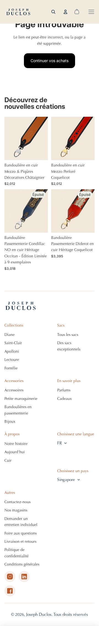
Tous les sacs (67, 334)
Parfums (63, 390)
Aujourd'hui (14, 452)
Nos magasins (15, 510)
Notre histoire (16, 443)
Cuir (8, 460)
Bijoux (9, 421)
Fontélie (11, 368)
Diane (9, 334)
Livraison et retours (20, 541)
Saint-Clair (13, 343)
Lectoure (11, 359)
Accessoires (13, 390)
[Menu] (91, 11)
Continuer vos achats (49, 60)
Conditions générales (21, 564)
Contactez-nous (17, 502)
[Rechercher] (53, 12)
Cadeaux (64, 398)
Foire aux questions (20, 533)
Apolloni (11, 351)
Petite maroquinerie (20, 398)
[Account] (65, 12)
